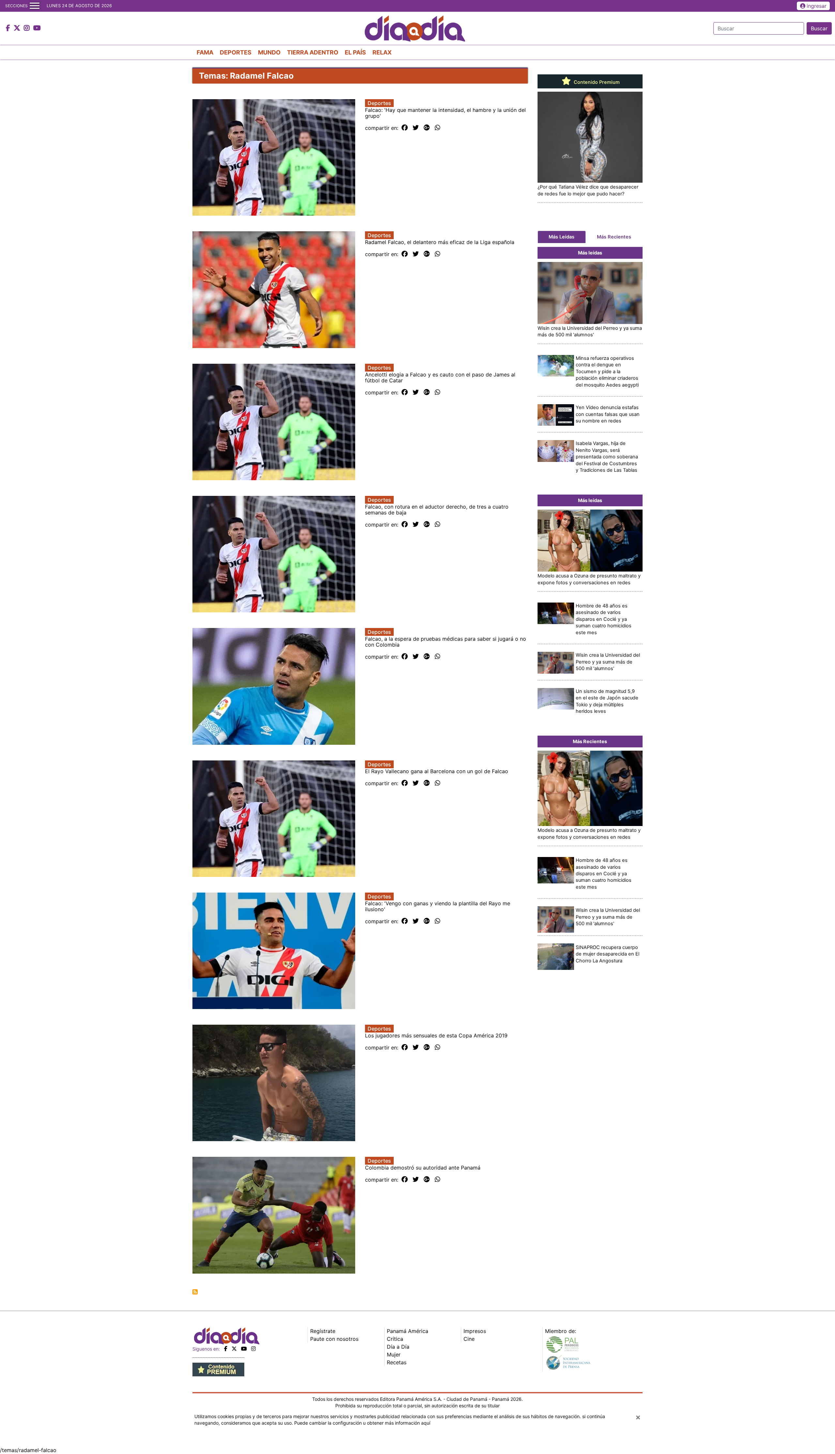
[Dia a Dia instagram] (27, 28)
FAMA (205, 52)
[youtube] (244, 1348)
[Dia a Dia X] (18, 28)
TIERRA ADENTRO (312, 52)
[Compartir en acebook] (404, 128)
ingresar (817, 6)
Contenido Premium (596, 82)
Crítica (395, 1339)
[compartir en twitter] (415, 128)
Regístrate (322, 1331)
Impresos (474, 1331)
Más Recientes (614, 237)
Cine (469, 1339)
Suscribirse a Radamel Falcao (195, 1291)
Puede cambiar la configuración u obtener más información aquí (362, 1423)
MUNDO (269, 52)
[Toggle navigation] (34, 6)
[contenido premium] (218, 1369)
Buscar (819, 28)
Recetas (396, 1362)
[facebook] (225, 1348)
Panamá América (407, 1331)
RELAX (382, 52)
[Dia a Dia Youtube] (37, 28)
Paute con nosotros (334, 1339)
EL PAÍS (355, 52)
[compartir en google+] (427, 128)
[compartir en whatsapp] (437, 128)
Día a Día (398, 1346)
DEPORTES (235, 52)
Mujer (394, 1354)
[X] (234, 1348)
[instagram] (253, 1348)
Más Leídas (561, 237)
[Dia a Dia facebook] (9, 28)
